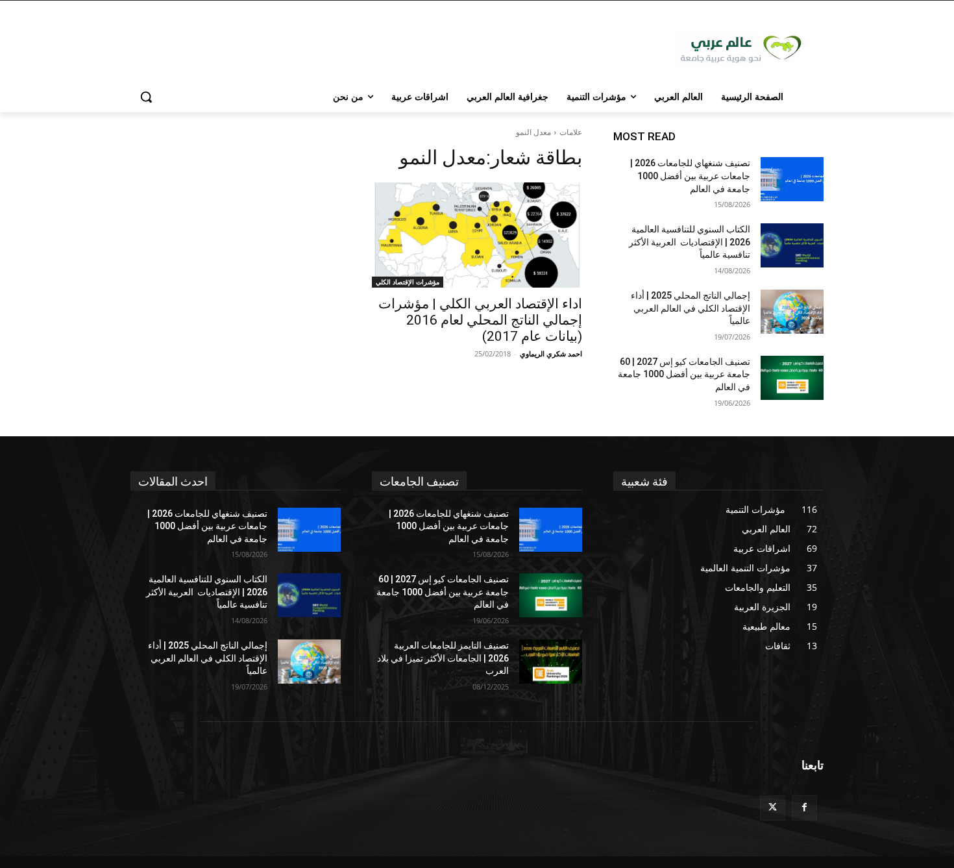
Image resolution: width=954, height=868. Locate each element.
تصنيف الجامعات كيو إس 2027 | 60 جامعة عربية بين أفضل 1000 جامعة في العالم (684, 374)
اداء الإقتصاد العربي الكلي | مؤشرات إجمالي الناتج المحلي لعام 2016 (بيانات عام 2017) (480, 320)
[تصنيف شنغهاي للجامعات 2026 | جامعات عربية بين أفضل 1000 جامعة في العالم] (792, 179)
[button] (146, 96)
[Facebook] (804, 808)
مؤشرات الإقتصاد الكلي (407, 281)
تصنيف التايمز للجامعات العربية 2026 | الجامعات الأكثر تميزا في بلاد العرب (443, 658)
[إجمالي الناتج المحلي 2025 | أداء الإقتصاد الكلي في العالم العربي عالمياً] (792, 312)
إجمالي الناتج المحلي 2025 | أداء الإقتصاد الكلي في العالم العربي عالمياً (690, 308)
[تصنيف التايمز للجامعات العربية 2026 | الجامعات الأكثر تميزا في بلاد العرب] (550, 661)
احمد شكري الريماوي (551, 353)
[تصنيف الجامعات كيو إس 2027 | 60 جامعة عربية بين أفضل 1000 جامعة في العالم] (792, 378)
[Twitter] (772, 808)
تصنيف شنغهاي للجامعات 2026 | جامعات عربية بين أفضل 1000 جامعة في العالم (690, 175)
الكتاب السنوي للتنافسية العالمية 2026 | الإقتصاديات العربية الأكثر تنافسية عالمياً (689, 242)
